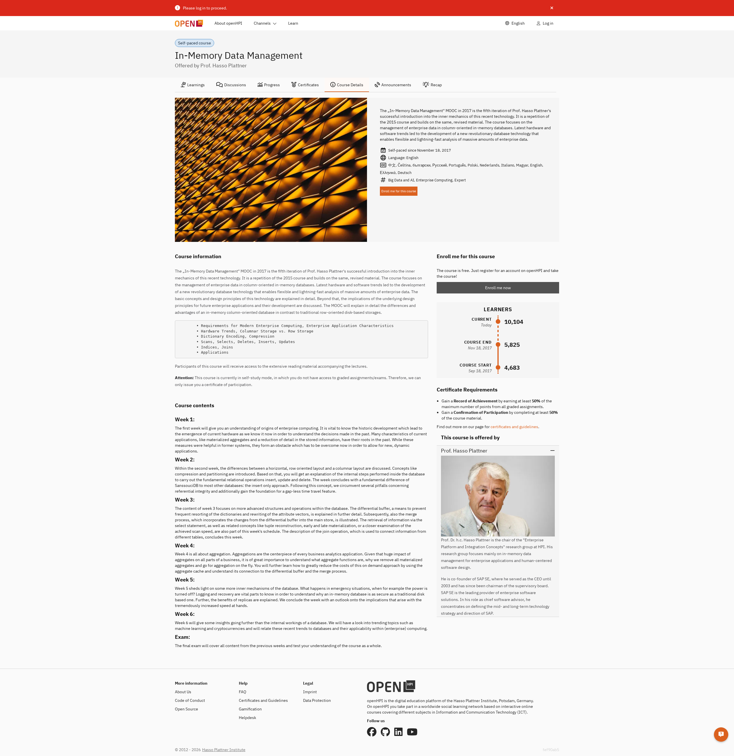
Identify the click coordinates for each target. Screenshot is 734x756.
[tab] (192, 85)
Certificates (308, 84)
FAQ (242, 691)
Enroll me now (498, 287)
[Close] (551, 8)
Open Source (186, 709)
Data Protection (317, 700)
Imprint (310, 691)
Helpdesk (247, 717)
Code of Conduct (190, 700)
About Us (183, 691)
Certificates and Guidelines (263, 700)
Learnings (196, 84)
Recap (436, 84)
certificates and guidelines (514, 426)
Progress (272, 84)
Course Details (350, 84)
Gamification (250, 709)
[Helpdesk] (721, 734)
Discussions (235, 84)
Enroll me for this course (398, 191)
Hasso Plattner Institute (223, 749)
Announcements (396, 84)
